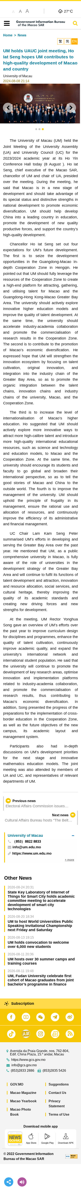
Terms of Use (59, 1114)
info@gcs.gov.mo (24, 1065)
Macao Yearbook (23, 1101)
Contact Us (57, 1093)
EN (74, 41)
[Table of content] (6, 23)
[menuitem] (41, 835)
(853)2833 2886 (22, 1070)
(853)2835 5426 (54, 1070)
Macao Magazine (23, 1093)
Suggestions (59, 1084)
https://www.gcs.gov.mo (28, 1059)
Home (7, 35)
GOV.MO (16, 1084)
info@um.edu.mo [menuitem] (26, 847)
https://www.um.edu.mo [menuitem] (32, 853)
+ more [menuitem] (69, 859)
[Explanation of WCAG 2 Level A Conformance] (71, 1156)
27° (68, 11)
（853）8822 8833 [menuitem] (26, 841)
